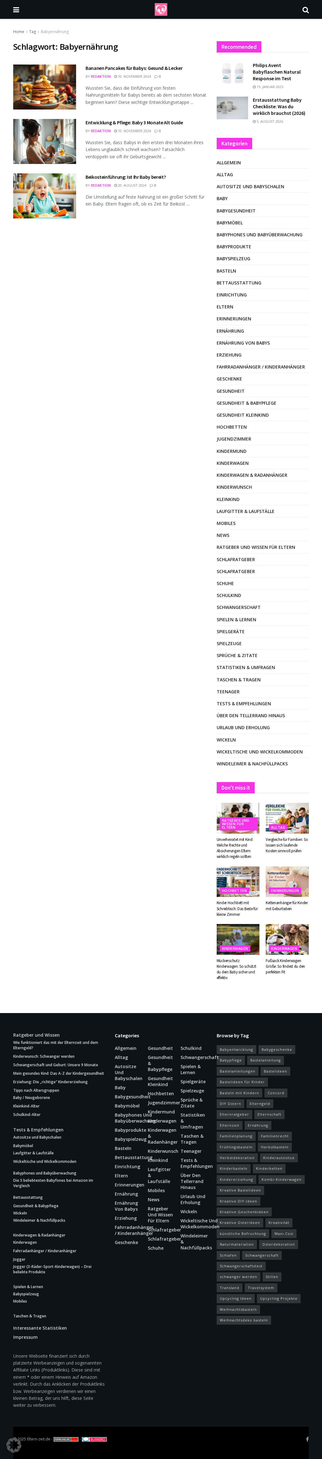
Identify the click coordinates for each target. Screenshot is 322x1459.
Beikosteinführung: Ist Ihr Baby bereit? (126, 177)
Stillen (272, 1276)
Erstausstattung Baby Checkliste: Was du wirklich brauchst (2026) (279, 106)
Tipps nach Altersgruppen (36, 1090)
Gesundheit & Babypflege (246, 403)
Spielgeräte (231, 631)
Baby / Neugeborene (31, 1097)
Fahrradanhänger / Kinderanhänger (261, 367)
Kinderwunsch (234, 487)
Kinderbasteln (233, 1168)
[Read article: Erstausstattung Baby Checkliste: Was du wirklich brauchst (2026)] (232, 108)
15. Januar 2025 (269, 86)
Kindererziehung (236, 1179)
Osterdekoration (278, 1244)
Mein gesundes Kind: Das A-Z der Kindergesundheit (58, 1073)
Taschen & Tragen (239, 680)
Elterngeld (260, 1103)
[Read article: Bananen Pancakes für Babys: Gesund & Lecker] (44, 87)
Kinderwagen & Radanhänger (252, 475)
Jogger (19, 1259)
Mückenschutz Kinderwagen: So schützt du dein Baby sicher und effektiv (236, 969)
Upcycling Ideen (236, 1298)
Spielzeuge (229, 643)
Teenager (228, 692)
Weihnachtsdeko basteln (244, 1320)
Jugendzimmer (234, 439)
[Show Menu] (16, 9)
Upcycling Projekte (278, 1298)
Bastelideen (275, 1071)
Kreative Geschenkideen (244, 1211)
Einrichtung (232, 295)
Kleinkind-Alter (26, 1106)
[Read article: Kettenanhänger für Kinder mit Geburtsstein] (287, 881)
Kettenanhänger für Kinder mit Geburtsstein (287, 905)
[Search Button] (306, 9)
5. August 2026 (269, 121)
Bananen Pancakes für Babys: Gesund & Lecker (134, 68)
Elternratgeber (234, 1114)
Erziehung (229, 355)
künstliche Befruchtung (243, 1233)
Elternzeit (229, 1125)
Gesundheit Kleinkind (243, 415)
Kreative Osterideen (240, 1222)
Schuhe (225, 583)
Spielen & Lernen (236, 619)
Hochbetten (232, 427)
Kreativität (279, 1222)
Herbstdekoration (237, 1157)
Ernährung (230, 331)
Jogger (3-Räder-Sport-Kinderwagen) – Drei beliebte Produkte (52, 1269)
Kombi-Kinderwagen (282, 1179)
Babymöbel (230, 223)
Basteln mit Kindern (239, 1092)
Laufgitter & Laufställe (246, 511)
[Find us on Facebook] (307, 1439)
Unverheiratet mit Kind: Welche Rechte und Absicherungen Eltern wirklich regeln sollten (235, 848)
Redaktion (101, 76)
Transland (229, 1287)
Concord (276, 1092)
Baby (222, 198)
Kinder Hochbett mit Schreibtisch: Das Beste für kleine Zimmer (237, 908)
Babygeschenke (277, 1049)
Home (18, 31)
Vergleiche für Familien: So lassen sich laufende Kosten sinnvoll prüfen (287, 845)
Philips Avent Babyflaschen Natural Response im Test (277, 72)
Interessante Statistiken (40, 1328)
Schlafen (228, 1255)
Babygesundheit (236, 211)
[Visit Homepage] (161, 9)
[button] (14, 1445)
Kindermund (232, 451)
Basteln (226, 271)
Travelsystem (261, 1287)
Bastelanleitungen (237, 1071)
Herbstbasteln (275, 1147)
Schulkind (229, 595)
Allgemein (229, 163)
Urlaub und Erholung (243, 727)
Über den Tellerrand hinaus (251, 715)
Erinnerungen (234, 319)
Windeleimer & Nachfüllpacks (252, 764)
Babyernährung (55, 31)
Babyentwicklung (236, 1049)
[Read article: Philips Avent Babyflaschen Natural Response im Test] (232, 73)
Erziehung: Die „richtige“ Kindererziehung (50, 1081)
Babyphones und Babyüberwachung (260, 235)
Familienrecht (275, 1136)
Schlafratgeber (236, 559)
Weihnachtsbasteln (238, 1309)
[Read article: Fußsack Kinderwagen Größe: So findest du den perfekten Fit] (287, 939)
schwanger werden (238, 1276)
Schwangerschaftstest (241, 1266)
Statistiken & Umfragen (246, 667)
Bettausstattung (239, 283)
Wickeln (226, 740)
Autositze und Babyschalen (250, 186)
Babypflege (231, 1060)
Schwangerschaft (239, 607)
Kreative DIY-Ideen (238, 1201)
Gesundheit (231, 391)
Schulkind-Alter (27, 1114)
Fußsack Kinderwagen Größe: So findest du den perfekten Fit (285, 966)
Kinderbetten (269, 1168)
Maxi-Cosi (284, 1233)
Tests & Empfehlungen (244, 704)
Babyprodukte (234, 247)
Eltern (225, 307)
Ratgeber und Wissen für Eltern (256, 547)
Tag (32, 31)
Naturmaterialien (237, 1244)
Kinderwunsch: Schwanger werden (44, 1056)
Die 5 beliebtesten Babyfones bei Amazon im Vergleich (53, 1183)
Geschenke (229, 379)
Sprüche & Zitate (237, 655)
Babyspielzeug (233, 259)
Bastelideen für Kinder (242, 1081)
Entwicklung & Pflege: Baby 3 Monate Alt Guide (134, 122)
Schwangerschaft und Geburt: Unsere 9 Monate (55, 1064)
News (223, 535)
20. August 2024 (131, 185)
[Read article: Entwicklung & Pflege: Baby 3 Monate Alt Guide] (44, 141)
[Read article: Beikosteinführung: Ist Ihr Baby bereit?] (44, 195)
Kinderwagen (233, 463)
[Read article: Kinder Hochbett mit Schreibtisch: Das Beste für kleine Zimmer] (238, 881)
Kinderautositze (279, 1157)
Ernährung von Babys (243, 343)
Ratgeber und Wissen (36, 1035)
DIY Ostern (230, 1103)
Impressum (25, 1337)
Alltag (225, 174)
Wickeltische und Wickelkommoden (260, 752)
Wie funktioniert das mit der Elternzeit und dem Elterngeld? (55, 1045)
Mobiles (226, 523)
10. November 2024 (134, 76)
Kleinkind (228, 499)
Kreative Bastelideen (240, 1190)
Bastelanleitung (265, 1060)
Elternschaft (269, 1114)
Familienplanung (236, 1136)
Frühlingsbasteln (236, 1147)
